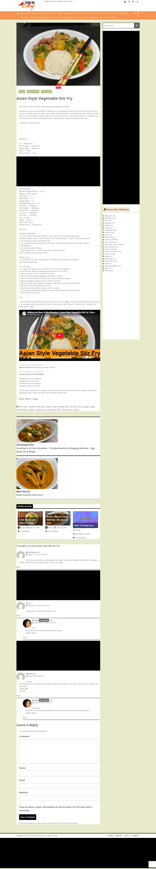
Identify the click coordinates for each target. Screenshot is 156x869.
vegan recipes (28, 409)
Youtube (110, 836)
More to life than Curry (112, 244)
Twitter (126, 836)
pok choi (69, 406)
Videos (107, 271)
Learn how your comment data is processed (62, 823)
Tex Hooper (32, 552)
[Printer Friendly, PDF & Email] (28, 400)
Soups (53, 17)
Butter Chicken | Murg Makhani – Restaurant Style (57, 519)
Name (22, 767)
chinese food (34, 406)
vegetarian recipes (70, 409)
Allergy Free (25, 13)
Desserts (78, 13)
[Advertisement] (59, 171)
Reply (18, 567)
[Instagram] (138, 2)
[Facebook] (129, 2)
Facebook (118, 836)
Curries (60, 13)
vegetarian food (53, 409)
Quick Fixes (24, 17)
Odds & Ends (108, 13)
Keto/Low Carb (84, 17)
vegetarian (40, 409)
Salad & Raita (45, 17)
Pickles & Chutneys (121, 13)
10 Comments (53, 531)
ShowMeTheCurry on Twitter (29, 381)
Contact (102, 17)
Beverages (45, 13)
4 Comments (25, 531)
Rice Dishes (34, 17)
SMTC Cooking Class (84, 525)
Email (22, 780)
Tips (75, 17)
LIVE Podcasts (110, 242)
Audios (107, 220)
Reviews (107, 256)
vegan (86, 406)
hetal (78, 530)
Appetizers (35, 13)
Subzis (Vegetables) (64, 17)
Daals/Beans (69, 13)
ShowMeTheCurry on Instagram (30, 383)
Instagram (134, 836)
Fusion (85, 13)
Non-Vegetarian (96, 13)
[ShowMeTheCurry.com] (18, 13)
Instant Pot (109, 237)
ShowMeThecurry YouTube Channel (42, 367)
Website (23, 792)
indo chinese (58, 406)
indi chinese (46, 406)
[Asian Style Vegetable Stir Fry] (58, 85)
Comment (24, 736)
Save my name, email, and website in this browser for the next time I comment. (55, 809)
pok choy (78, 406)
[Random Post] (135, 13)
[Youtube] (125, 2)
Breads (53, 13)
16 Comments (80, 537)
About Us (94, 17)
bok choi (23, 406)
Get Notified (111, 17)
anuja (23, 527)
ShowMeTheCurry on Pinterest (29, 386)
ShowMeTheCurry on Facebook (30, 379)
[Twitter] (133, 2)
